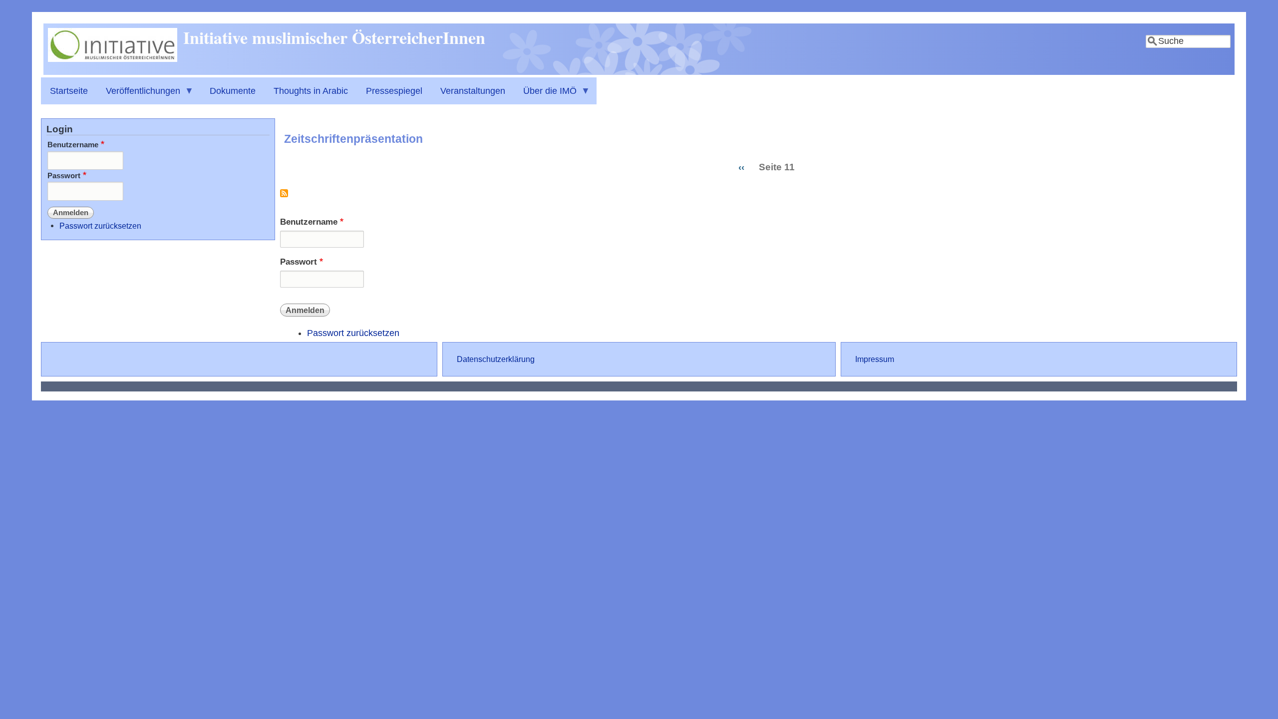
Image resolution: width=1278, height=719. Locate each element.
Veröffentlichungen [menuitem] (138, 95)
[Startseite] (112, 59)
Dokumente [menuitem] (233, 91)
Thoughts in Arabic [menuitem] (311, 91)
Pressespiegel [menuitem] (394, 91)
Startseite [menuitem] (69, 91)
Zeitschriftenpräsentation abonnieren (284, 197)
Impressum (874, 359)
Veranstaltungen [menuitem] (472, 91)
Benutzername (308, 222)
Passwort (298, 262)
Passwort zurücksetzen (353, 333)
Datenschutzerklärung (496, 359)
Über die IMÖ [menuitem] (545, 95)
